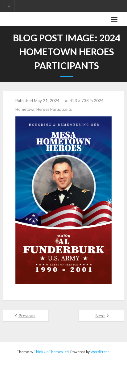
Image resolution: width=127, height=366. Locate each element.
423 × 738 (79, 100)
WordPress (99, 351)
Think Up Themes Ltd (51, 351)
